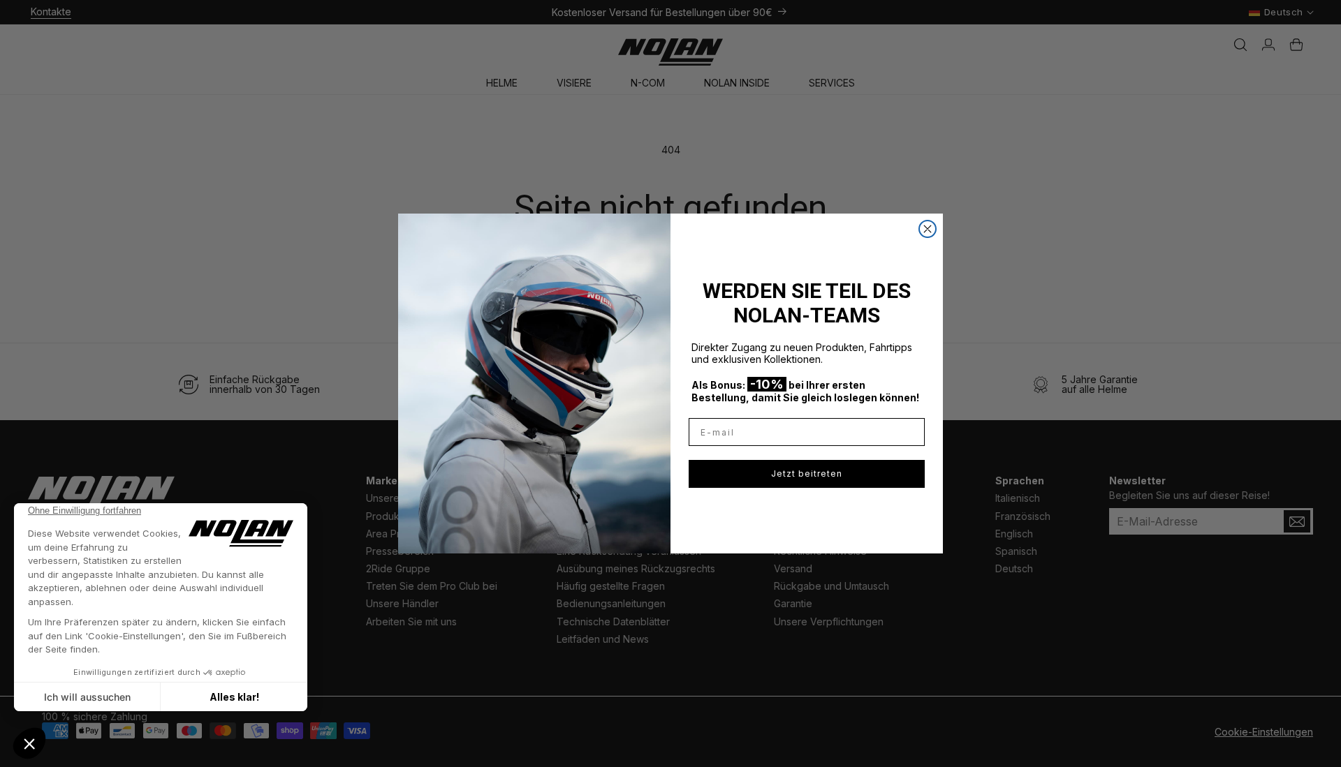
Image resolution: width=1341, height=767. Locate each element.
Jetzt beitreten (806, 473)
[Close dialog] (927, 229)
